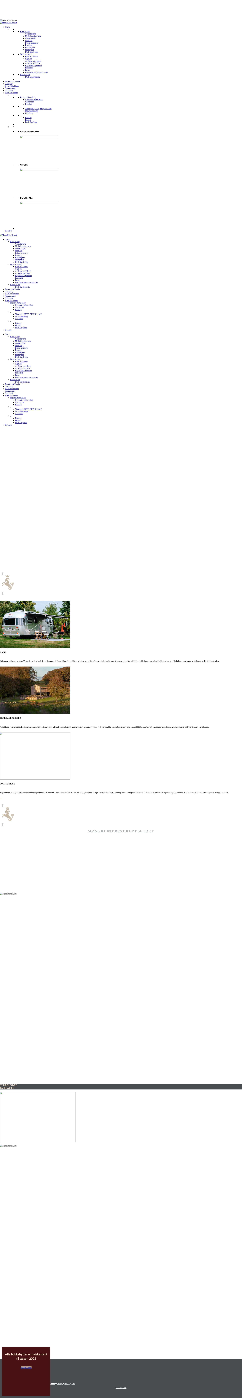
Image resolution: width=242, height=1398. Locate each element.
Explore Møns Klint (28, 97)
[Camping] (0, 665)
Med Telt (28, 41)
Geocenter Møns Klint (34, 99)
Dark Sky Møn (31, 122)
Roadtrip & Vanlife (12, 81)
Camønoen (29, 102)
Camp (7, 27)
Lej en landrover (31, 43)
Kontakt (8, 231)
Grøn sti (28, 59)
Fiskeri (28, 120)
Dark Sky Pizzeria (32, 77)
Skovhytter (29, 50)
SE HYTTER (26, 1367)
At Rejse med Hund (33, 61)
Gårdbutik (9, 90)
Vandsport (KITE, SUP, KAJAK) (38, 108)
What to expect (26, 54)
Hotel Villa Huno (12, 86)
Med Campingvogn (33, 36)
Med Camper (30, 38)
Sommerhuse (10, 88)
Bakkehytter (30, 47)
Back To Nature (31, 56)
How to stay (25, 31)
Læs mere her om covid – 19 (36, 72)
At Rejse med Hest (32, 63)
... (21, 115)
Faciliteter (29, 68)
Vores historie (30, 34)
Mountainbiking (31, 111)
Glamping (9, 84)
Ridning (28, 104)
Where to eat (25, 75)
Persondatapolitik (121, 1388)
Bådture (28, 118)
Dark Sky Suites (31, 52)
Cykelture (29, 113)
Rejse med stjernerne (33, 65)
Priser (27, 70)
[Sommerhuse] (0, 797)
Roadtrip (28, 45)
